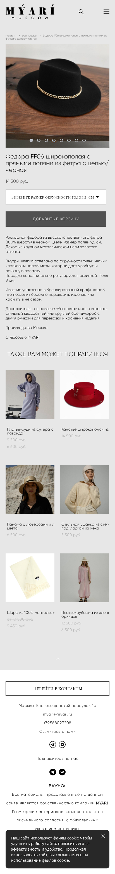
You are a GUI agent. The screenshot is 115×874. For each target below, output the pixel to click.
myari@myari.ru (57, 714)
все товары (29, 35)
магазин (11, 35)
